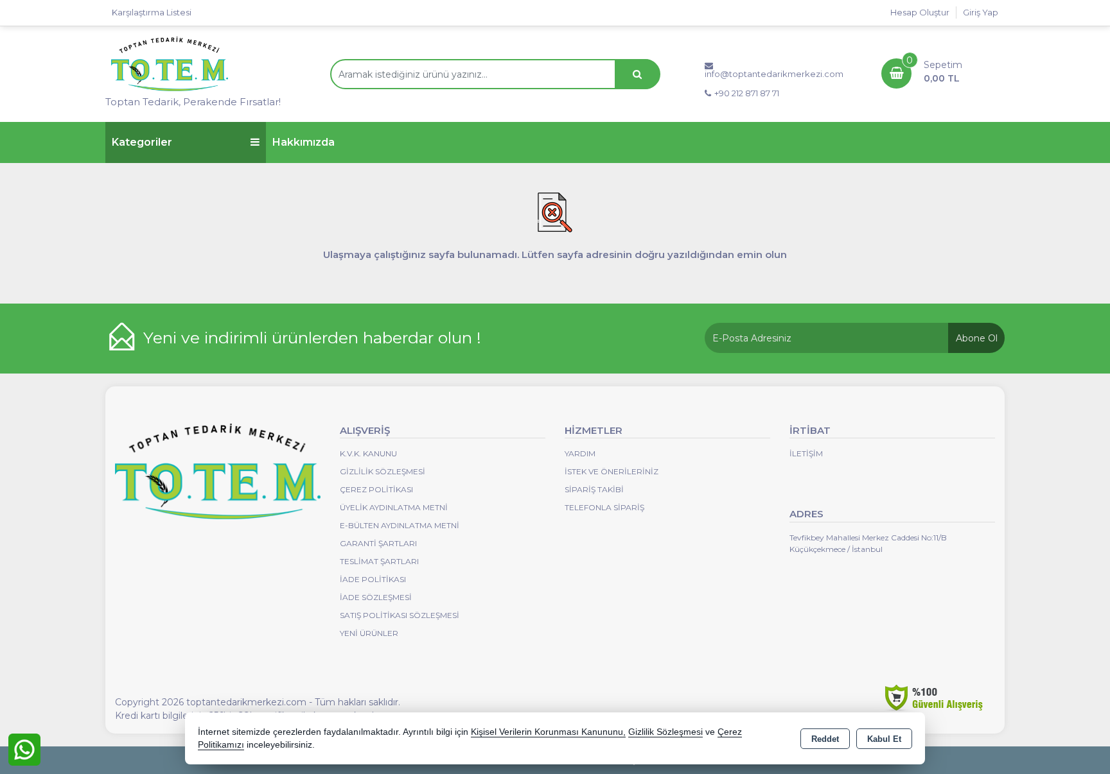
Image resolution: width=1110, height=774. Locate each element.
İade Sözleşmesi (376, 597)
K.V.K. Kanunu (368, 453)
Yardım (580, 453)
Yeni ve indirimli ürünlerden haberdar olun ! (312, 337)
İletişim (806, 453)
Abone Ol (977, 338)
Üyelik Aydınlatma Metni (394, 507)
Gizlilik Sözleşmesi (382, 471)
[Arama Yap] (637, 74)
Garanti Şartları (378, 543)
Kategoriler (142, 142)
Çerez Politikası (376, 489)
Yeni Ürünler (369, 633)
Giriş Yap (980, 12)
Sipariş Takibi (594, 489)
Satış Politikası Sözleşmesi (399, 615)
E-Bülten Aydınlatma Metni (399, 525)
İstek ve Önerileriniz (611, 471)
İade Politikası (373, 579)
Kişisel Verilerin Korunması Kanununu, (548, 732)
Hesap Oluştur (919, 12)
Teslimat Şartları (379, 561)
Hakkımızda (303, 142)
